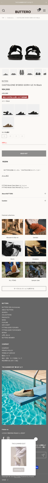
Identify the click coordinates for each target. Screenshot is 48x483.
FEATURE (5, 322)
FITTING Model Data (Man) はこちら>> (14, 185)
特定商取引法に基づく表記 (10, 360)
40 (10, 136)
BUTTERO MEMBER (8, 338)
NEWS (4, 320)
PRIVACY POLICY (7, 350)
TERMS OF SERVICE (8, 353)
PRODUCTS (5, 317)
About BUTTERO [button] (7, 194)
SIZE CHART (6, 325)
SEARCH (4, 312)
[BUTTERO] (24, 12)
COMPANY (5, 348)
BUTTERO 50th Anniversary (11, 307)
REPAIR (4, 333)
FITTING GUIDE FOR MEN (10, 327)
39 (4, 136)
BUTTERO (5, 81)
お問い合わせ (6, 335)
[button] (3, 10)
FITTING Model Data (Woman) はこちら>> (15, 187)
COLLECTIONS (6, 315)
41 (16, 136)
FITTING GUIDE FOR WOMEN (11, 330)
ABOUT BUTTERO (7, 310)
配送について (6, 355)
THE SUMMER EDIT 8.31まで (24, 2)
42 (22, 136)
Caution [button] (4, 201)
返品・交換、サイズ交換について (12, 358)
